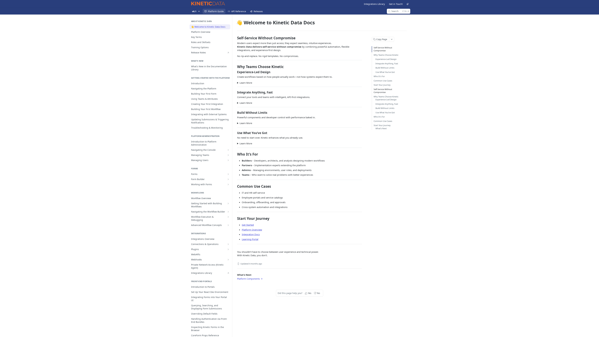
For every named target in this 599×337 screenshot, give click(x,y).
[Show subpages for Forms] (228, 174)
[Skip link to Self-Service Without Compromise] (235, 38)
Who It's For (379, 76)
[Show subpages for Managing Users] (228, 160)
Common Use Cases (383, 80)
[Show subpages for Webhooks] (228, 259)
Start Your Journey (382, 84)
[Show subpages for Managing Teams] (228, 155)
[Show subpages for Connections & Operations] (228, 244)
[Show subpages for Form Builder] (228, 179)
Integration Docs (251, 234)
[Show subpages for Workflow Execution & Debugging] (228, 217)
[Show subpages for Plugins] (228, 249)
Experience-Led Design (386, 59)
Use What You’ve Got (385, 72)
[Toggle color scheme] (407, 3)
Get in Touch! (396, 3)
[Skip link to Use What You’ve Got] (235, 133)
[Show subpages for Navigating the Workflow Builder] (228, 211)
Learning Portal (250, 239)
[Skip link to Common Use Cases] (235, 186)
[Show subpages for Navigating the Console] (228, 150)
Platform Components (248, 278)
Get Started (248, 224)
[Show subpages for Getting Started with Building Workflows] (228, 203)
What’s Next (381, 128)
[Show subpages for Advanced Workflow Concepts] (228, 225)
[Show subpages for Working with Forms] (228, 184)
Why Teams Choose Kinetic (386, 55)
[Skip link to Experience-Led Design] (235, 72)
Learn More (246, 82)
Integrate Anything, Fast (386, 63)
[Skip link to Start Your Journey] (235, 219)
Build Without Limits (384, 67)
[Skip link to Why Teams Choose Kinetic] (235, 67)
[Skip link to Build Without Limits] (235, 113)
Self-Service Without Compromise (383, 49)
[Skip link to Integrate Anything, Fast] (235, 92)
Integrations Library (374, 3)
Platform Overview (252, 229)
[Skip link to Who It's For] (235, 154)
